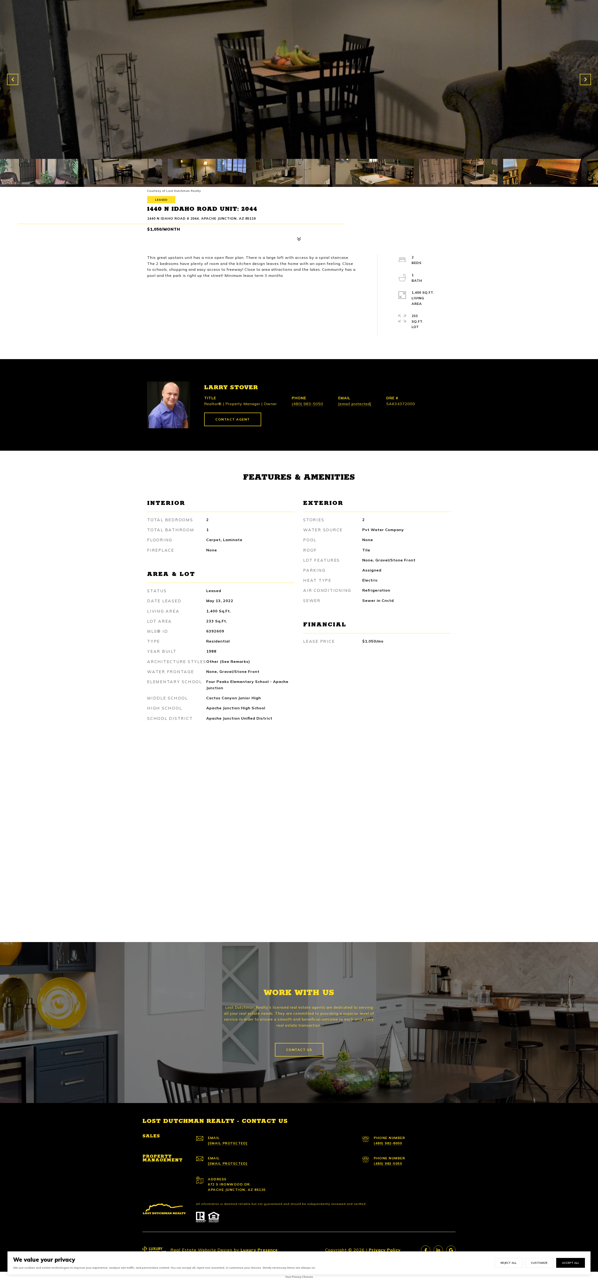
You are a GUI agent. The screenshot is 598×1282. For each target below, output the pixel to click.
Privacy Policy (385, 1250)
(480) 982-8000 (388, 1143)
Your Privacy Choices (299, 1276)
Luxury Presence (259, 1250)
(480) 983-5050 (307, 403)
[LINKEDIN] (438, 1250)
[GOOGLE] (451, 1250)
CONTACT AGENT (232, 419)
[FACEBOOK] (425, 1250)
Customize (539, 1262)
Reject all (508, 1262)
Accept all (570, 1262)
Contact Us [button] (299, 1050)
